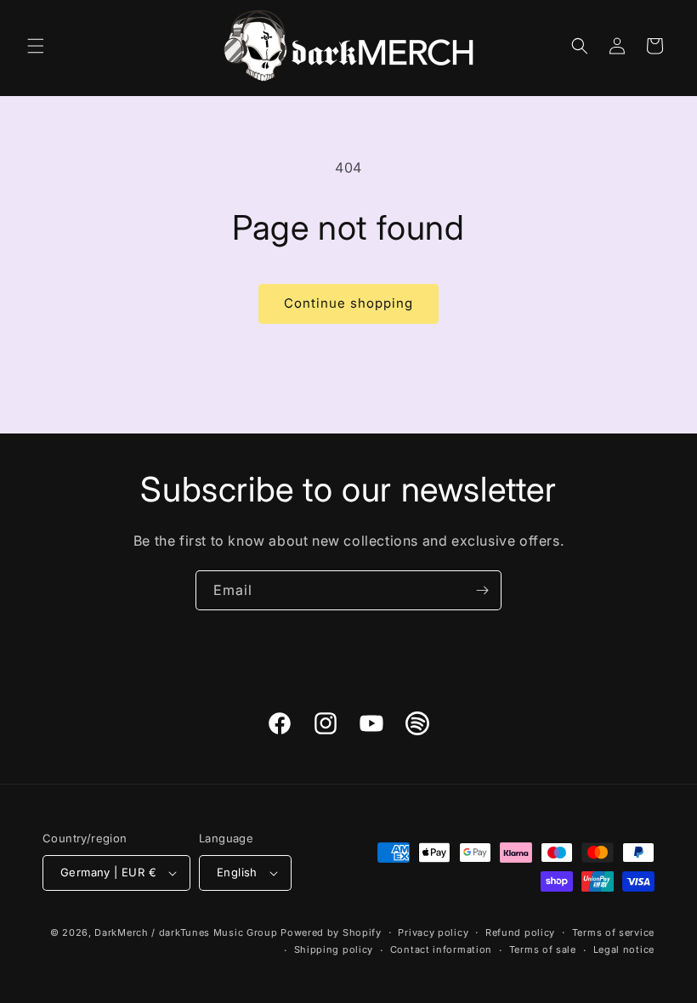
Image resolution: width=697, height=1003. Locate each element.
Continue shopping (348, 303)
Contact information (441, 949)
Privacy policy (433, 932)
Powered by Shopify (331, 932)
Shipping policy (334, 949)
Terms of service (613, 932)
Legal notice (623, 949)
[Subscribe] (482, 590)
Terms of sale (542, 949)
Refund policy (520, 932)
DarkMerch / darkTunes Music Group (185, 932)
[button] (35, 46)
